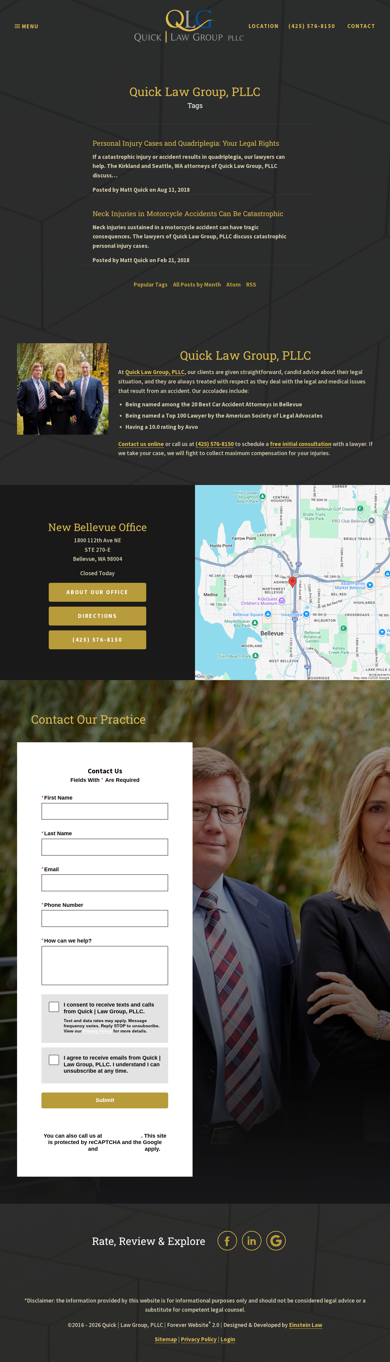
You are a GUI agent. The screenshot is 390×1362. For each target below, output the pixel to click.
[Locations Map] (292, 582)
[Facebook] (227, 1240)
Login (228, 1339)
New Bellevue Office (97, 527)
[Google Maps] (276, 1240)
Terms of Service (121, 1149)
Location (264, 26)
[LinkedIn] (251, 1240)
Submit (105, 1100)
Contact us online (141, 443)
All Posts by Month (197, 284)
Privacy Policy (97, 1031)
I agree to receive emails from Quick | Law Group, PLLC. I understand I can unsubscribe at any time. (112, 1064)
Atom (233, 284)
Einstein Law (305, 1324)
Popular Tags (151, 284)
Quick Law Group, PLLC (154, 372)
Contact (361, 26)
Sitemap (166, 1339)
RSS (251, 284)
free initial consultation (301, 443)
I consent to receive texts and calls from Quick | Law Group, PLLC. (112, 1017)
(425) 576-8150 (312, 26)
